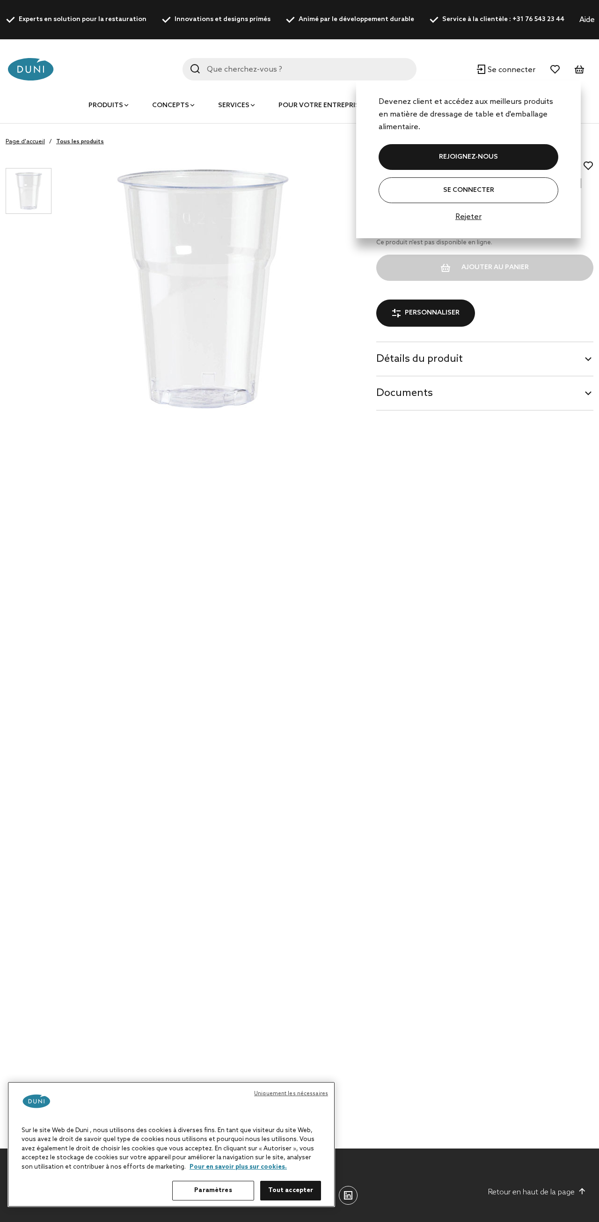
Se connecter (468, 190)
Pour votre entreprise (320, 106)
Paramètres (213, 1190)
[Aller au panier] (579, 69)
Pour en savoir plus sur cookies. (238, 1167)
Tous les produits (80, 142)
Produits (105, 106)
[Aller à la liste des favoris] (555, 69)
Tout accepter (291, 1190)
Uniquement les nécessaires (291, 1093)
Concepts (170, 106)
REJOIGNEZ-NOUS (468, 157)
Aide (587, 19)
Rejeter (468, 216)
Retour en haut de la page (531, 1192)
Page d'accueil (25, 142)
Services (233, 106)
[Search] (195, 69)
